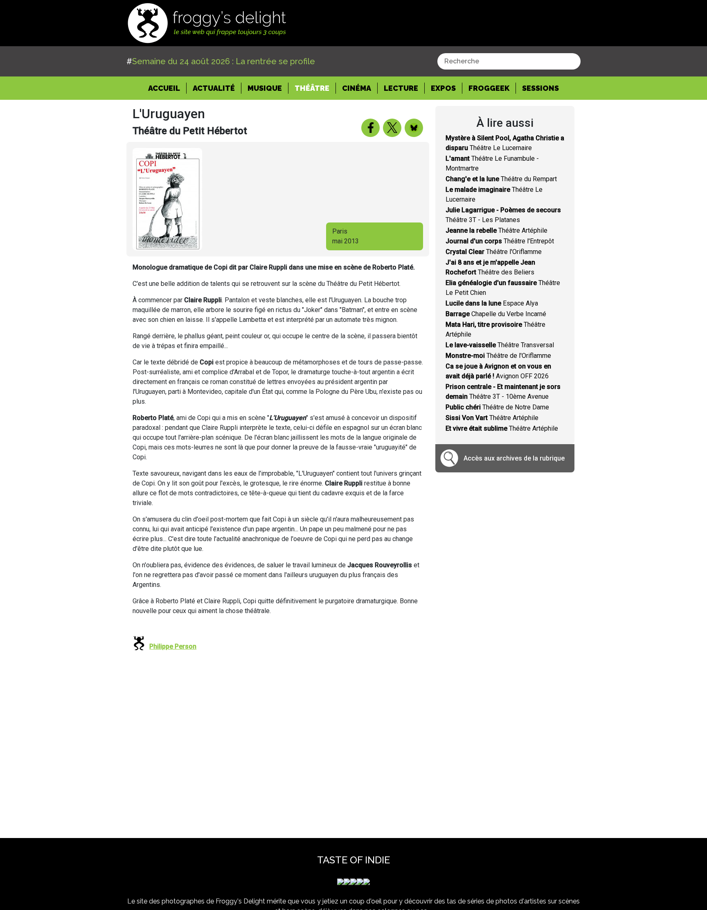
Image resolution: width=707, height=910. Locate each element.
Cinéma (356, 88)
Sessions (540, 88)
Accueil (167, 87)
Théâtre (312, 88)
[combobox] (509, 61)
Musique (265, 88)
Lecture (401, 88)
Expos (443, 88)
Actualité (214, 88)
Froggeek (488, 88)
